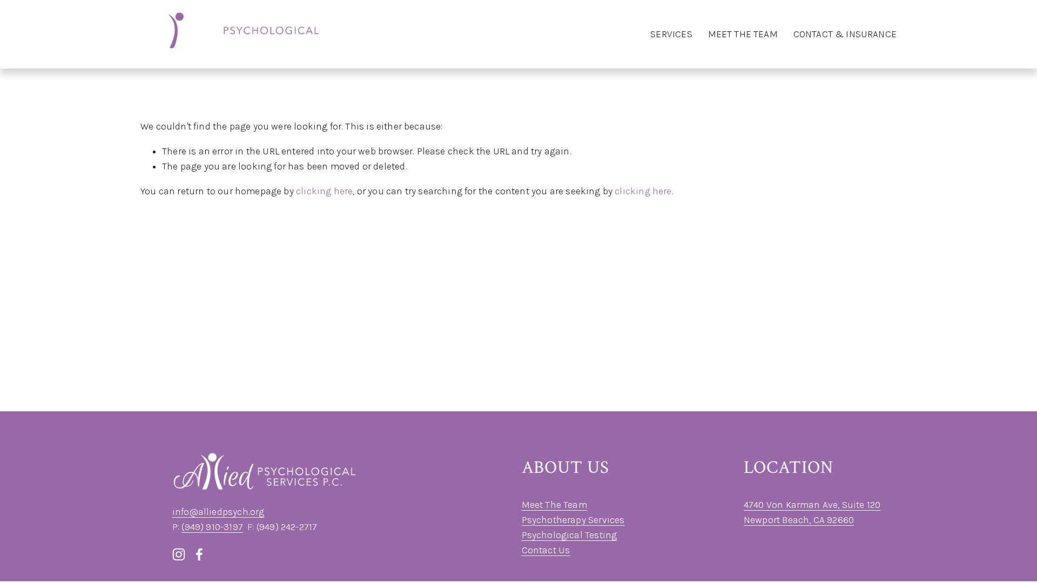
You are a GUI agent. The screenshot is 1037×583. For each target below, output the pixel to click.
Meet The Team (554, 504)
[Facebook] (199, 554)
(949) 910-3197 (212, 526)
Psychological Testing (569, 535)
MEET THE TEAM (743, 34)
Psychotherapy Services (573, 519)
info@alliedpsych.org (218, 511)
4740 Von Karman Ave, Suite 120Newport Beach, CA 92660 (812, 512)
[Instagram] (178, 554)
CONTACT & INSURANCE (845, 34)
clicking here (324, 191)
